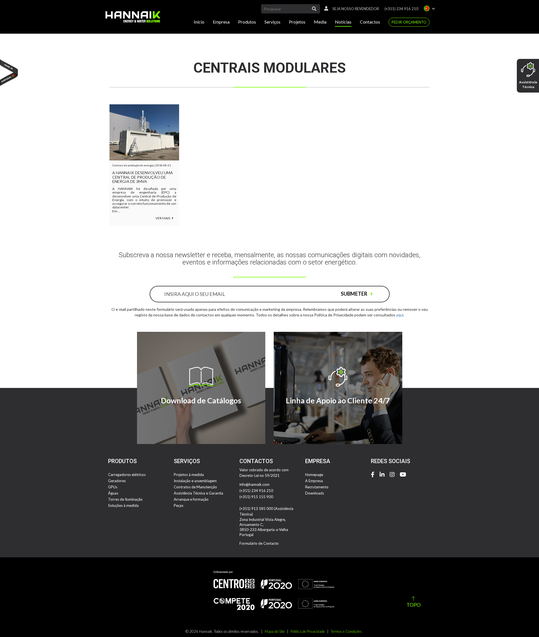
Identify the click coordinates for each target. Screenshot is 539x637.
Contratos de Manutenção (195, 487)
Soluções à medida (123, 505)
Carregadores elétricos (127, 474)
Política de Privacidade (308, 631)
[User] (325, 8)
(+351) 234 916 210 (401, 8)
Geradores (117, 481)
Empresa (221, 21)
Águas (113, 493)
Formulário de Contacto (259, 543)
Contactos (370, 21)
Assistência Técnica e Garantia (198, 493)
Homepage (314, 474)
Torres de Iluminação (125, 499)
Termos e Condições (346, 631)
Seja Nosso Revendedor (355, 8)
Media (320, 21)
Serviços (272, 21)
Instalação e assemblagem (195, 481)
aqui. (400, 314)
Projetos (297, 21)
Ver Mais (163, 218)
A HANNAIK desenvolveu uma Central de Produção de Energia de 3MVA (142, 177)
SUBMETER (354, 294)
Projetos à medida (189, 474)
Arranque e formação (191, 499)
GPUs (112, 487)
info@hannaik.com (254, 484)
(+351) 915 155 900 (256, 497)
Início (199, 21)
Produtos (247, 21)
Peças (178, 505)
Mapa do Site (275, 631)
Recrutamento (316, 487)
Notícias (343, 21)
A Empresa (314, 481)
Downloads (314, 493)
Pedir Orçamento (409, 22)
